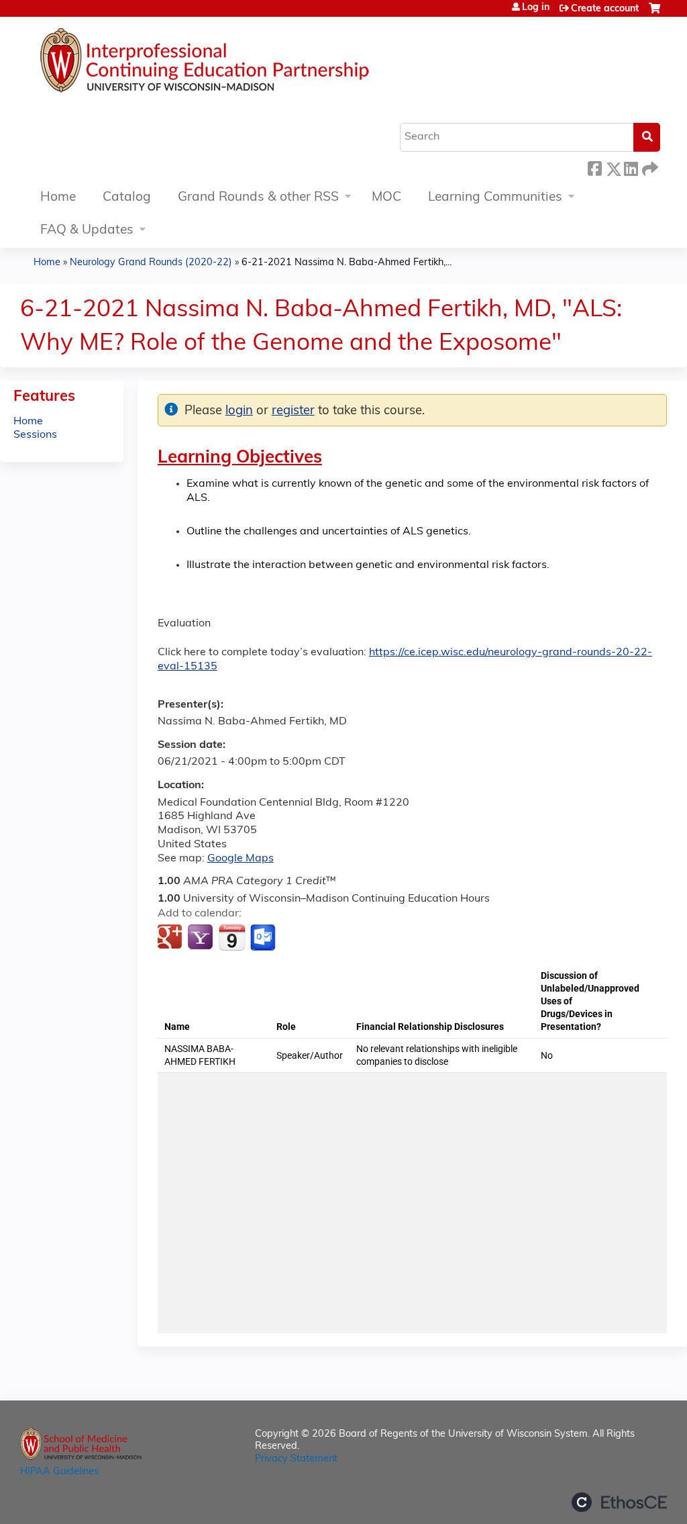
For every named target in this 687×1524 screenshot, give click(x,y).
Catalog (127, 197)
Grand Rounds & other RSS (258, 197)
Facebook (594, 166)
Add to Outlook (264, 937)
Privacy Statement (296, 1459)
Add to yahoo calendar (201, 937)
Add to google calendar (171, 937)
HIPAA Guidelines (59, 1472)
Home (58, 197)
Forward (648, 166)
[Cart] (654, 13)
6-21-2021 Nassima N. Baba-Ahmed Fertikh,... (347, 263)
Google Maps (240, 858)
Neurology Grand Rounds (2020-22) (151, 263)
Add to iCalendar (232, 937)
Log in (535, 8)
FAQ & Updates (87, 230)
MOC (386, 197)
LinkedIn (630, 166)
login (239, 411)
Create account (605, 9)
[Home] (245, 64)
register (293, 411)
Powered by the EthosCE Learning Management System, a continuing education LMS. (619, 1502)
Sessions (35, 435)
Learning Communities (495, 197)
